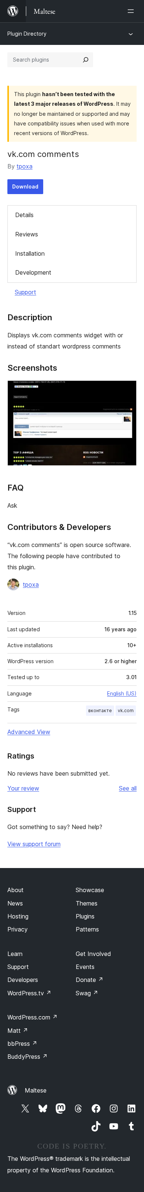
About (15, 890)
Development (33, 272)
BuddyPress (27, 1056)
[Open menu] (132, 11)
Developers (22, 979)
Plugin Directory (27, 33)
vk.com (126, 710)
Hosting (17, 916)
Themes (86, 903)
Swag (87, 993)
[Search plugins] (85, 59)
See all (128, 788)
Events (85, 966)
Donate (89, 979)
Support (25, 292)
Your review (23, 788)
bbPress (22, 1043)
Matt (17, 1030)
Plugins (85, 916)
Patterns (87, 929)
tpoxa (24, 166)
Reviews (26, 234)
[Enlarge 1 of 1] (126, 390)
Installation (30, 253)
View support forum (34, 844)
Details (24, 215)
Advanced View (28, 732)
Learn (15, 953)
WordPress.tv (29, 993)
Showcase (90, 890)
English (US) (122, 693)
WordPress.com (32, 1017)
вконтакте (100, 710)
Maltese (36, 1090)
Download (25, 186)
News (15, 903)
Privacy (17, 929)
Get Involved (93, 953)
